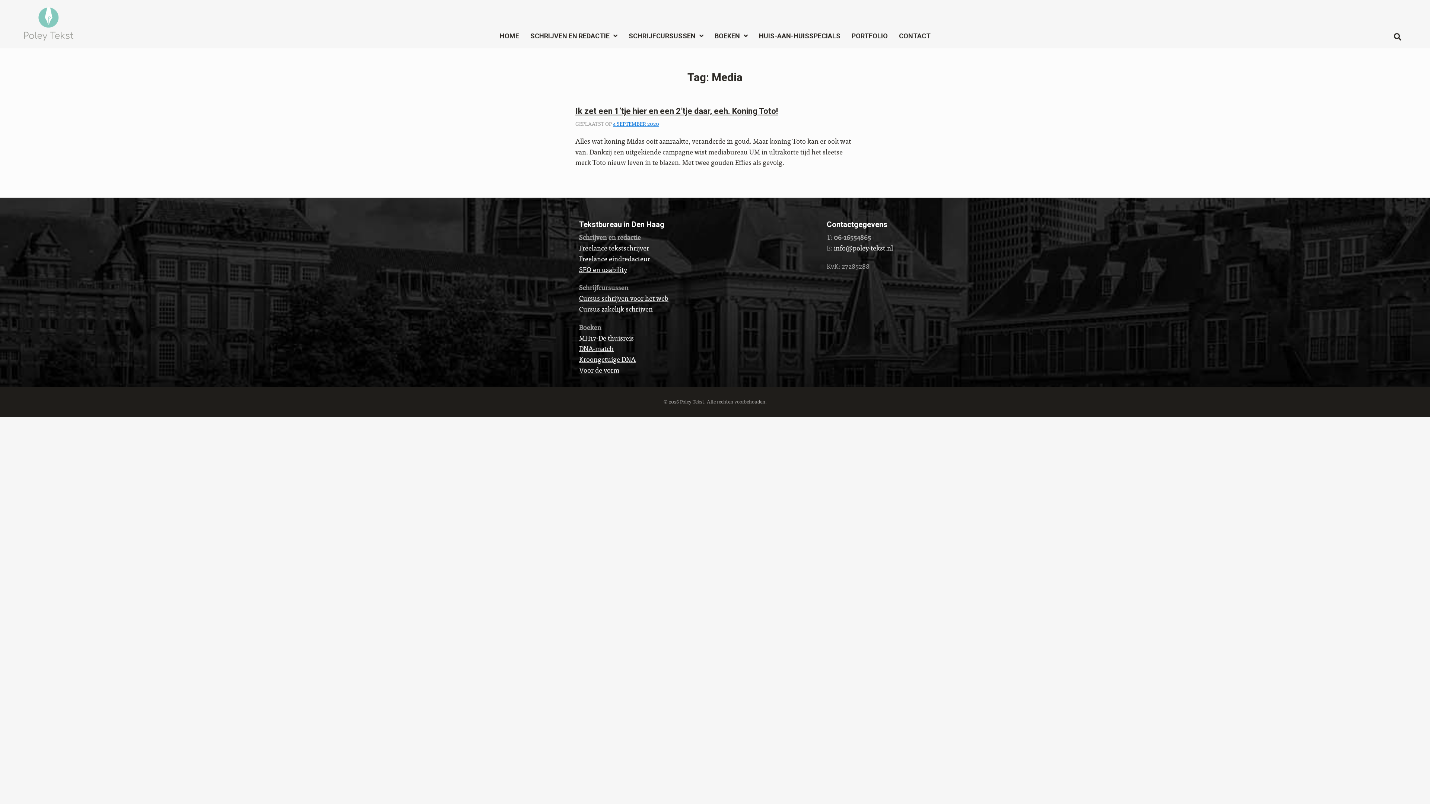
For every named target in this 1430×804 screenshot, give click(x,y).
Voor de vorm (599, 369)
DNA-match (596, 348)
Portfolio (870, 36)
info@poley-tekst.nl (863, 247)
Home (509, 36)
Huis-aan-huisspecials (799, 36)
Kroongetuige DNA (607, 359)
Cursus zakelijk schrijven (616, 308)
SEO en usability (603, 269)
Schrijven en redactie (570, 36)
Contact (915, 36)
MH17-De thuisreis (606, 337)
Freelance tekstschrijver (614, 247)
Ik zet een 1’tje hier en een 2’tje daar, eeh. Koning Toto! (676, 111)
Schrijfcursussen (662, 36)
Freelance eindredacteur (614, 258)
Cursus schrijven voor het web (623, 298)
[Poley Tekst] (48, 22)
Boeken (727, 36)
